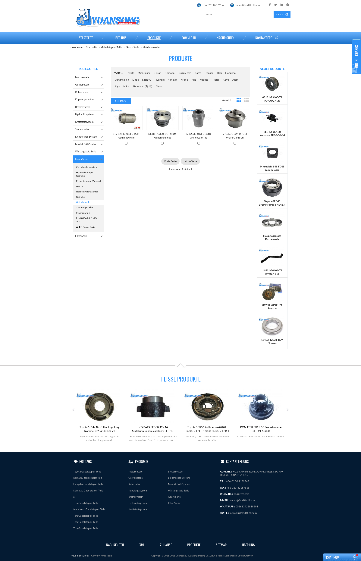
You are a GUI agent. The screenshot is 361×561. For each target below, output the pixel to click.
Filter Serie (81, 235)
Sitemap (221, 545)
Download (188, 38)
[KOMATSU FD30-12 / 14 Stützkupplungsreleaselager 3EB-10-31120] (153, 406)
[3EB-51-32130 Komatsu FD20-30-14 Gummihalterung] (272, 118)
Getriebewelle (151, 47)
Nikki (126, 86)
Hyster (215, 79)
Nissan (157, 72)
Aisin (235, 79)
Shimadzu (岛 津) (142, 86)
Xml (142, 545)
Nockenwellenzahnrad (87, 191)
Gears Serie (132, 47)
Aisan (158, 86)
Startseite (86, 38)
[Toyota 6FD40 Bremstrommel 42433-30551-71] (272, 187)
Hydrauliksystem (84, 114)
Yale (193, 79)
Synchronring (83, 212)
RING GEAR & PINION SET (87, 220)
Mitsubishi (144, 72)
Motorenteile (82, 77)
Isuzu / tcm (185, 72)
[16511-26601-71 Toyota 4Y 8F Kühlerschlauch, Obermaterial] (272, 256)
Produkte (154, 38)
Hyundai (160, 79)
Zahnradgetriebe (84, 207)
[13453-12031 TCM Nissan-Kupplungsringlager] (272, 325)
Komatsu (170, 72)
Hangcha (230, 72)
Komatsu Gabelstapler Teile (88, 490)
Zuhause (166, 545)
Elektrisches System (86, 136)
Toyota (130, 72)
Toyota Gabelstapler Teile (87, 471)
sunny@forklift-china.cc (247, 5)
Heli (219, 72)
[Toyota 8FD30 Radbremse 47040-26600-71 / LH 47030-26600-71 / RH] (207, 406)
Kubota (203, 79)
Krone (184, 79)
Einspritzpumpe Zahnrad (88, 181)
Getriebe (80, 196)
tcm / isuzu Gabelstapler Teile (89, 509)
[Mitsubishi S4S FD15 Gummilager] (272, 152)
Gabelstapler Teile (111, 47)
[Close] (356, 75)
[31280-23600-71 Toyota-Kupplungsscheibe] (272, 291)
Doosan (209, 72)
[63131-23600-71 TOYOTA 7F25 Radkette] (272, 83)
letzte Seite (190, 161)
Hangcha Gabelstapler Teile (88, 484)
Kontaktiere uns (266, 38)
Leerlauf (80, 186)
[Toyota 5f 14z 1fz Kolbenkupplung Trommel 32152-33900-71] (99, 406)
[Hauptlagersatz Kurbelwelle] (272, 221)
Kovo (226, 79)
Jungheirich (122, 79)
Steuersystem (82, 129)
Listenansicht (246, 100)
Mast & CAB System (86, 144)
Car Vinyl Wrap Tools (101, 555)
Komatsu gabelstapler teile (87, 477)
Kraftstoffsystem (84, 121)
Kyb (117, 86)
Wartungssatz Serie (85, 151)
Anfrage (121, 101)
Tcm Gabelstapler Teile (85, 503)
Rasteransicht (238, 100)
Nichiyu (146, 79)
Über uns (120, 38)
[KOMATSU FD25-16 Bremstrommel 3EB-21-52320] (261, 406)
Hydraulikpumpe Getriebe (84, 174)
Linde (135, 79)
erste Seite (170, 161)
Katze (198, 72)
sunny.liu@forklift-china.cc (243, 512)
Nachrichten (225, 38)
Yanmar (172, 79)
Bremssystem (82, 106)
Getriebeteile (82, 84)
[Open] (356, 56)
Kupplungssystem (84, 99)
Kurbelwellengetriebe (86, 167)
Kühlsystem (81, 92)
